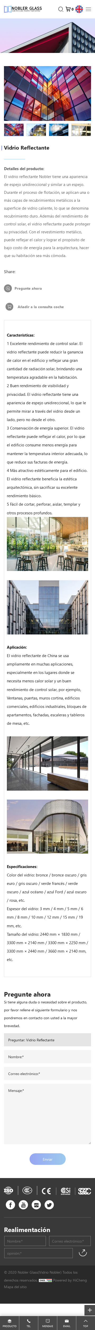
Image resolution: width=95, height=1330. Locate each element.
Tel (29, 1326)
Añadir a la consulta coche (41, 306)
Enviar (48, 1159)
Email (66, 1326)
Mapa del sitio (15, 1286)
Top (85, 1326)
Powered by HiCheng (70, 1280)
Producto (10, 1326)
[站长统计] (45, 1280)
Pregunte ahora (28, 288)
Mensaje (47, 1326)
